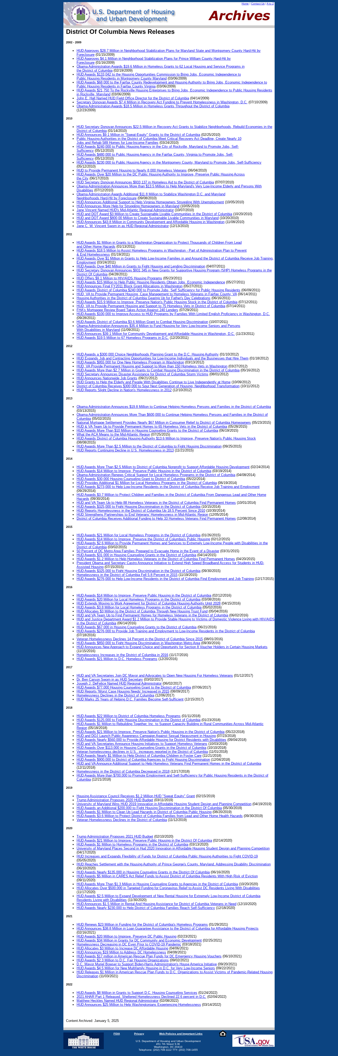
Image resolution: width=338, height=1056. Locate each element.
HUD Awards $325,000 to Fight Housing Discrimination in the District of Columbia (138, 507)
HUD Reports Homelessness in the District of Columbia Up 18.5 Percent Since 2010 (141, 511)
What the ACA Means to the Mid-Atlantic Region (113, 434)
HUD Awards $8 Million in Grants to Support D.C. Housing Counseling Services (137, 993)
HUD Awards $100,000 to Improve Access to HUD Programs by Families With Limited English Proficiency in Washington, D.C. (173, 314)
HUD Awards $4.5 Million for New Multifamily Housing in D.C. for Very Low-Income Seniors (146, 968)
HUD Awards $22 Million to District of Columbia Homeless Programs (129, 716)
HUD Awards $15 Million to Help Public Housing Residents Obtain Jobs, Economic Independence (151, 282)
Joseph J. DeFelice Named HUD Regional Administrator (119, 683)
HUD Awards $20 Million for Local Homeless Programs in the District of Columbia (138, 599)
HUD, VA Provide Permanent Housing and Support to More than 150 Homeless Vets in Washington (152, 366)
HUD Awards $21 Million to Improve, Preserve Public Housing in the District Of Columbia (144, 840)
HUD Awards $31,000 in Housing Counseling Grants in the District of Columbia (136, 555)
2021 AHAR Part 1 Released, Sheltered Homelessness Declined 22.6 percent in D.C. (141, 997)
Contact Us (258, 3)
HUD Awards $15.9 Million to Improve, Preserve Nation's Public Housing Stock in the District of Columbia (157, 302)
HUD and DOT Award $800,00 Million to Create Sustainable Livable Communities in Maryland (148, 218)
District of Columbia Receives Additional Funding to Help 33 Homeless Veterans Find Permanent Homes (156, 518)
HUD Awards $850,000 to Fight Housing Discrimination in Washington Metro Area (138, 643)
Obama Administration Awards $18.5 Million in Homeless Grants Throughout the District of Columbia (153, 106)
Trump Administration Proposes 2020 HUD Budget (115, 800)
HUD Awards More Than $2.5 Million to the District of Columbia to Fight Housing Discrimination (149, 446)
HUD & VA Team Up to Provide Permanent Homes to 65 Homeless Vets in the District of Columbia (152, 426)
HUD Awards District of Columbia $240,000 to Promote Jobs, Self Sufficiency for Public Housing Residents (158, 290)
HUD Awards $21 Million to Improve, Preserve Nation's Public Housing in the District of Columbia (150, 732)
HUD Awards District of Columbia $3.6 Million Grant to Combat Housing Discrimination (142, 322)
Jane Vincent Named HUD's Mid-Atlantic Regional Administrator (125, 210)
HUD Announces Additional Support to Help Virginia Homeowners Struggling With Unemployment (150, 202)
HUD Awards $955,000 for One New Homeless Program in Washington (130, 362)
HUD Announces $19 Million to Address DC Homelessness (121, 952)
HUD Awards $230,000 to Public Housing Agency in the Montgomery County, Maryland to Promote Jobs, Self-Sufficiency (169, 162)
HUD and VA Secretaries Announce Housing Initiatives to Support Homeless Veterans (142, 744)
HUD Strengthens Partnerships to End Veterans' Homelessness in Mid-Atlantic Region (142, 515)
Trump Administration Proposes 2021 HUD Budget (115, 836)
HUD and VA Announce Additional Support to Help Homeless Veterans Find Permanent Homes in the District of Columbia (169, 764)
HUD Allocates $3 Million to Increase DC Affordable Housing (122, 948)
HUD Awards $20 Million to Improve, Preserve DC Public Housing (126, 936)
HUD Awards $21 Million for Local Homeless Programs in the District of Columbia (138, 535)
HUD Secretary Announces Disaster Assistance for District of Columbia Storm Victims (142, 374)
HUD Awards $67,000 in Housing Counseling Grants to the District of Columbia (136, 627)
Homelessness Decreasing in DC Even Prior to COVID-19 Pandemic (129, 944)
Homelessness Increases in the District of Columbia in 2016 (122, 655)
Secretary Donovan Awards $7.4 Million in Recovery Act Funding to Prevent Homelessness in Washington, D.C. (162, 102)
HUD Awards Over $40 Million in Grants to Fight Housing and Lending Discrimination (141, 266)
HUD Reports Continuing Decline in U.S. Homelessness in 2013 (125, 450)
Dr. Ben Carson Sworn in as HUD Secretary (110, 679)
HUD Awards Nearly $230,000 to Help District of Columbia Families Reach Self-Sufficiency (146, 908)
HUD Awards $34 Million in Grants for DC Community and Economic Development (139, 940)
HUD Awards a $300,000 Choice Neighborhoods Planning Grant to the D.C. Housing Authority (148, 354)
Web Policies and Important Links (181, 1033)
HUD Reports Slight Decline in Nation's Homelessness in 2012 (124, 390)
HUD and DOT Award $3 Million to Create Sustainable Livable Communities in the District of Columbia (154, 214)
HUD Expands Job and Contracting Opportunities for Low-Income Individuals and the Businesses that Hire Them (162, 358)
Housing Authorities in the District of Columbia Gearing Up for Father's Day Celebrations (143, 298)
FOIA (117, 1033)
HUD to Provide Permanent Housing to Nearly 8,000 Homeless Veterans (132, 170)
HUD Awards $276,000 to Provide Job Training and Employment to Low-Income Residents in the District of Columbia (166, 631)
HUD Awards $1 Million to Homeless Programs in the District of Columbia (132, 844)
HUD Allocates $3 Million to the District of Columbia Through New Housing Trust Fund (142, 611)
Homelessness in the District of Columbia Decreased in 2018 (123, 771)
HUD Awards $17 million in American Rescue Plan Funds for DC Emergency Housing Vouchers (149, 956)
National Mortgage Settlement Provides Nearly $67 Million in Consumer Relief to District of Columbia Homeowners (164, 423)
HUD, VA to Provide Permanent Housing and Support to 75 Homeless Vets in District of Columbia (151, 306)
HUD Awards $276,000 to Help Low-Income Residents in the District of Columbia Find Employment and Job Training (165, 579)
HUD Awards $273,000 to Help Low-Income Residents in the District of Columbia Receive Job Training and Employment (168, 487)
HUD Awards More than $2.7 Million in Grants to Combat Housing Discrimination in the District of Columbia (158, 370)
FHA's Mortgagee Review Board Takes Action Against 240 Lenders (127, 310)
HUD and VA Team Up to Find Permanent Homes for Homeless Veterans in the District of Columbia (152, 615)
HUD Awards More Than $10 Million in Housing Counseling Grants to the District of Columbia (147, 430)
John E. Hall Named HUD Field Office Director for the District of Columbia (133, 98)
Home (245, 3)
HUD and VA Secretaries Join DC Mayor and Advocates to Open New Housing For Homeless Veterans (155, 675)
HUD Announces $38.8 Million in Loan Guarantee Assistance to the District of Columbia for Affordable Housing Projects (168, 928)
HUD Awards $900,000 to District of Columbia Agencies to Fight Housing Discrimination (143, 760)
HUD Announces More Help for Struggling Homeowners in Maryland (128, 206)
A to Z (270, 3)
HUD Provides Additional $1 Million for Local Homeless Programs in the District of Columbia (147, 483)
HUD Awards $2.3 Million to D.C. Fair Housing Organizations (123, 960)
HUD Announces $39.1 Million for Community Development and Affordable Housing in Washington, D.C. (156, 334)
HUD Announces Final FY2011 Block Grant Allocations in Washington (129, 286)
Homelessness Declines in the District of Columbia (115, 695)
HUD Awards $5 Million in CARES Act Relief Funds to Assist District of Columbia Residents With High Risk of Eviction (167, 876)
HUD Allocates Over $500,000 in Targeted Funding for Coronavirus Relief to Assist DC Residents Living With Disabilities (168, 888)
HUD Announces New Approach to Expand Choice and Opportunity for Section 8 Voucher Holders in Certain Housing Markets (172, 647)
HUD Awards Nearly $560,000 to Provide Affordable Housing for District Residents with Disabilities (151, 740)
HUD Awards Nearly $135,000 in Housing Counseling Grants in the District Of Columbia (143, 872)
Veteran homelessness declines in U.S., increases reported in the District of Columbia (142, 752)
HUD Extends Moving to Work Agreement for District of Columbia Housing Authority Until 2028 (148, 603)
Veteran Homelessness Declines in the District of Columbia (122, 820)
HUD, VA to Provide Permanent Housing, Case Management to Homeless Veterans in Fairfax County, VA (157, 294)
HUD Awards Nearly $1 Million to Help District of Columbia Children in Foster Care (139, 756)
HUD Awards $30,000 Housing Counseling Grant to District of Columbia (131, 479)
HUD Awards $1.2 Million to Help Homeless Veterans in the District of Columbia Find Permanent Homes (156, 559)
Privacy (139, 1033)
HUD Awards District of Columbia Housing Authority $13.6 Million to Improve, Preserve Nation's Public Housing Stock (166, 438)
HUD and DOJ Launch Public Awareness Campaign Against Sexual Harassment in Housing (146, 736)
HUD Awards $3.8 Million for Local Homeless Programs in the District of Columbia (139, 607)
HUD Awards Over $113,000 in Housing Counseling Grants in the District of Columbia (141, 748)
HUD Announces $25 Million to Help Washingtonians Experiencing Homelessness (139, 1005)
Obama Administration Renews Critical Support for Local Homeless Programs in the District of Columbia (156, 475)
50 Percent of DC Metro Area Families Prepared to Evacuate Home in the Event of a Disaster (148, 551)
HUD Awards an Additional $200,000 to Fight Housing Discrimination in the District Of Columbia (149, 808)
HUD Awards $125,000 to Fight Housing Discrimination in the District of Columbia (138, 720)
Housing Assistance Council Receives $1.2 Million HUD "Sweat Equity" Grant (136, 796)
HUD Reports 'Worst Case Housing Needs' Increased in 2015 (123, 691)
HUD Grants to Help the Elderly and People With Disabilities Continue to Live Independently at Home (154, 382)
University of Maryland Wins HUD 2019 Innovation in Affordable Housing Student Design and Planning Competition (164, 804)
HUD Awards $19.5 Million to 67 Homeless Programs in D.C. (123, 338)
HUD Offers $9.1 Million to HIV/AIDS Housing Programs (119, 278)
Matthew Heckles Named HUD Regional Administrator (117, 1001)
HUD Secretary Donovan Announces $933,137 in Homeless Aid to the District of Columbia (145, 182)
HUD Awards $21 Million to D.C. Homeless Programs (117, 659)
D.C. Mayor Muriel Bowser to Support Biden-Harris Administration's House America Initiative (147, 964)
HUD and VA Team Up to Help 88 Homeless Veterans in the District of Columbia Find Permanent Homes (156, 503)
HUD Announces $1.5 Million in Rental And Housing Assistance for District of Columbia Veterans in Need (156, 904)
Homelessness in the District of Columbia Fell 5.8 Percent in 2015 (127, 575)
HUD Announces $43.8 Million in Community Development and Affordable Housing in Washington (150, 222)
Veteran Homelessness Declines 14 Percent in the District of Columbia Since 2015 (140, 639)
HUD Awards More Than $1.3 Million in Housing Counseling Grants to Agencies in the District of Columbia (157, 884)
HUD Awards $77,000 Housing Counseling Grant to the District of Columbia (134, 687)
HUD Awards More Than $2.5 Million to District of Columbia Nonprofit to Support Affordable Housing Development (163, 467)
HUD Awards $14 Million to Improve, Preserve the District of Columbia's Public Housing (143, 539)
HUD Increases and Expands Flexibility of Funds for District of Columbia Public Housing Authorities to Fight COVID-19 (167, 856)
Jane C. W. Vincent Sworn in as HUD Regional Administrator (123, 226)
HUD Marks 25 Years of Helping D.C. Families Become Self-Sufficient (130, 699)
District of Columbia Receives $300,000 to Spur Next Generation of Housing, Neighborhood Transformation (158, 386)
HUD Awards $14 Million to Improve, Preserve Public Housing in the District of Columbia (144, 471)
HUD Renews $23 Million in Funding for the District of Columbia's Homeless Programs (142, 924)
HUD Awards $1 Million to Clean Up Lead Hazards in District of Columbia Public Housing (144, 812)
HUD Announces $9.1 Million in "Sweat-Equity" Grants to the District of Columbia (138, 135)
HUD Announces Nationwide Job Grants (107, 378)
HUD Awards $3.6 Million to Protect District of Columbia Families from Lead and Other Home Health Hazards (160, 816)
